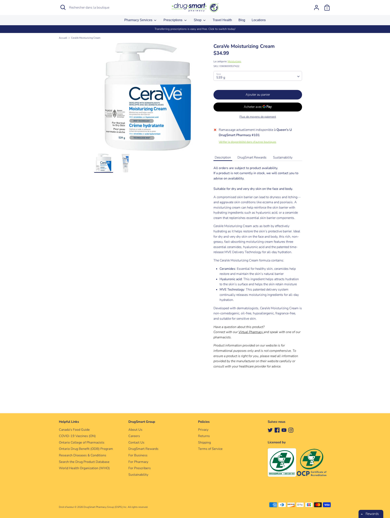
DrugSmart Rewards (251, 157)
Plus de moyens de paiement (257, 117)
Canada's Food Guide (74, 429)
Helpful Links (69, 422)
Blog (241, 20)
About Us (135, 429)
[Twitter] (270, 430)
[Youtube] (284, 430)
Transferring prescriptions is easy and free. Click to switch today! (195, 29)
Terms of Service (210, 449)
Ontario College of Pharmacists (81, 442)
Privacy (203, 429)
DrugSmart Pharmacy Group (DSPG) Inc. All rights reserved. (115, 507)
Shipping (204, 442)
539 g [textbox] (220, 77)
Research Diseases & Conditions (82, 455)
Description (223, 157)
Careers (134, 436)
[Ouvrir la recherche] (63, 7)
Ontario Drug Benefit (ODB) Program (86, 449)
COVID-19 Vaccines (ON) (77, 436)
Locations (259, 20)
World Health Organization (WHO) (84, 468)
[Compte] (316, 6)
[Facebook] (277, 430)
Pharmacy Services (138, 20)
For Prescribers (139, 468)
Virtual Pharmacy (250, 332)
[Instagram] (290, 430)
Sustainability (282, 157)
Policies (204, 422)
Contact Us (136, 442)
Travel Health (222, 20)
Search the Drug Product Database (84, 462)
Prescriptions (173, 20)
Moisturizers (234, 61)
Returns (204, 436)
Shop (198, 20)
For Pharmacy (138, 462)
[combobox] (257, 76)
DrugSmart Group (141, 422)
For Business (137, 455)
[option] (195, 29)
